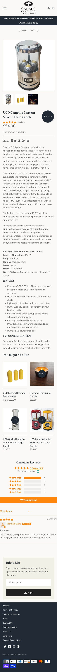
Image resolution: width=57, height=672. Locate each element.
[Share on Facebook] (12, 140)
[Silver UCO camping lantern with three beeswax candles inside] (28, 65)
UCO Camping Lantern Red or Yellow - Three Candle (41, 442)
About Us (7, 632)
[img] (6, 519)
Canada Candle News (12, 640)
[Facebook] (9, 646)
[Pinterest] (18, 646)
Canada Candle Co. (18, 655)
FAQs (5, 619)
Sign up (28, 592)
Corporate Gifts (10, 627)
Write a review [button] (28, 500)
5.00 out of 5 (36, 468)
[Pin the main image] (19, 140)
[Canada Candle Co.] (28, 8)
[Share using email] (27, 140)
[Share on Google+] (23, 140)
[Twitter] (5, 646)
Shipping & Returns (11, 614)
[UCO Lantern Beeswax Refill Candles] (15, 374)
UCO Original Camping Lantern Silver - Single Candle (14, 442)
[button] (10, 122)
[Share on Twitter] (15, 140)
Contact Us (7, 623)
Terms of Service (10, 610)
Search (6, 606)
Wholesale (7, 636)
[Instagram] (14, 646)
